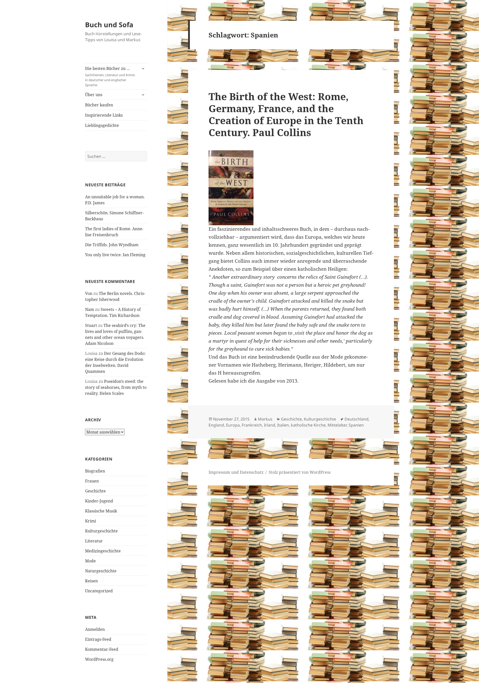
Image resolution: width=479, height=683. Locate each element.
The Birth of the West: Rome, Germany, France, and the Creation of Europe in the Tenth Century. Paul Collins (286, 114)
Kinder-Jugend (99, 501)
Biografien (95, 471)
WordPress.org (99, 659)
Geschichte (95, 491)
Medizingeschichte (103, 551)
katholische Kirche (308, 425)
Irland (269, 425)
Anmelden (95, 629)
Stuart (91, 325)
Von (88, 293)
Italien (283, 425)
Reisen (91, 581)
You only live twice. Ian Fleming (115, 254)
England (216, 425)
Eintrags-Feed (98, 639)
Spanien (356, 425)
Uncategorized (99, 591)
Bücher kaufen (99, 105)
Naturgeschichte (101, 571)
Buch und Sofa (109, 24)
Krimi (90, 521)
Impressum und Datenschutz (236, 472)
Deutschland (356, 419)
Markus (265, 419)
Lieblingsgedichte (102, 125)
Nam (89, 309)
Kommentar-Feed (101, 649)
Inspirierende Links (104, 115)
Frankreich (252, 425)
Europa (233, 425)
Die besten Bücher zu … (110, 76)
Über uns (93, 94)
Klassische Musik (101, 511)
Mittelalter (337, 425)
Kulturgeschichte (101, 531)
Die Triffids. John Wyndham (111, 244)
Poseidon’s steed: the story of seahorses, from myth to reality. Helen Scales (115, 387)
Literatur (94, 541)
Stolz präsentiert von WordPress (300, 472)
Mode (90, 561)
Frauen (92, 481)
